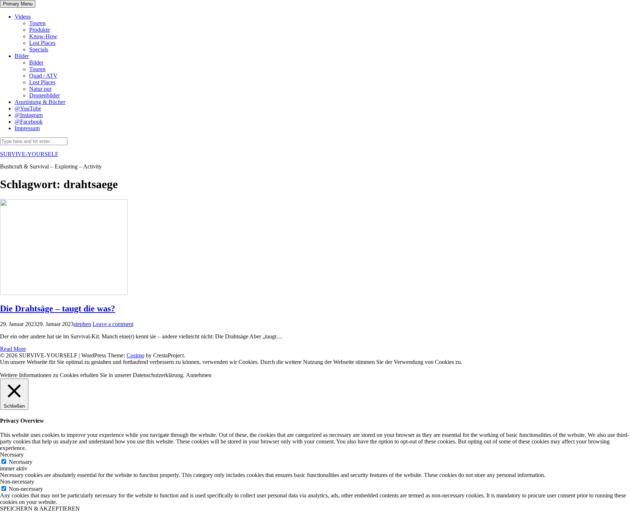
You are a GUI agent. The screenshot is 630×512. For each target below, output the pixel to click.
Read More (13, 349)
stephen (82, 324)
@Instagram (29, 115)
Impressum (27, 128)
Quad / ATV (43, 76)
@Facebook (29, 122)
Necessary (20, 462)
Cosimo (135, 355)
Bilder (22, 56)
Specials (38, 49)
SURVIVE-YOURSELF (29, 154)
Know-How (43, 36)
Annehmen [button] (198, 375)
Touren (37, 23)
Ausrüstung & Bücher (40, 102)
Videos (23, 16)
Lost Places (42, 43)
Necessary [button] (12, 454)
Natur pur (40, 89)
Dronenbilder (44, 95)
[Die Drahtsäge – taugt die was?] (64, 293)
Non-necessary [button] (17, 481)
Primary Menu (17, 4)
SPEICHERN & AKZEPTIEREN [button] (40, 508)
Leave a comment (113, 324)
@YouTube (28, 108)
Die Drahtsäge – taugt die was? (57, 308)
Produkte (39, 30)
